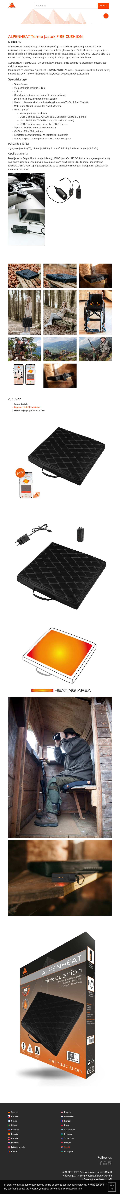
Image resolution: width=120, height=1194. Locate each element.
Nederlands (69, 1116)
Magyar (67, 1143)
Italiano (14, 1125)
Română (14, 1151)
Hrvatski (14, 1143)
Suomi (14, 1121)
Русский (15, 1130)
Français (68, 1121)
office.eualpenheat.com (95, 1179)
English (67, 1112)
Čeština (14, 1116)
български (68, 1151)
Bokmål (14, 1138)
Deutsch (14, 1112)
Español (14, 1134)
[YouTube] (105, 1163)
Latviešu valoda (18, 1147)
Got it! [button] (112, 1187)
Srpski (67, 1147)
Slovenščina (69, 1130)
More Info (77, 1188)
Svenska (68, 1134)
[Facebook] (101, 1163)
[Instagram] (109, 1163)
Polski (67, 1125)
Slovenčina (69, 1138)
